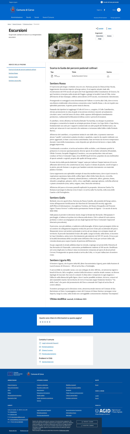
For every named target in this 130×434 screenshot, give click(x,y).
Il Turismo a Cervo (27, 24)
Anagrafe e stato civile (42, 388)
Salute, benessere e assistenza (45, 398)
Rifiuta (88, 422)
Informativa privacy (71, 413)
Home (9, 24)
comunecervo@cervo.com (18, 417)
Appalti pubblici (40, 395)
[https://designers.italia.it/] (108, 411)
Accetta (88, 425)
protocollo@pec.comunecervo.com (19, 420)
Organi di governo (12, 385)
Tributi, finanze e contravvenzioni (74, 393)
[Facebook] (104, 10)
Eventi (97, 398)
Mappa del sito (13, 431)
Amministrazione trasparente (73, 410)
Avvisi (96, 385)
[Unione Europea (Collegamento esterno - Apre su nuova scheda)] (15, 374)
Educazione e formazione (43, 393)
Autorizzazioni (40, 390)
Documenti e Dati (12, 398)
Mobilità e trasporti (71, 385)
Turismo (39, 401)
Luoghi (97, 396)
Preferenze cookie (64, 430)
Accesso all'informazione (100, 18)
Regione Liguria (13, 2)
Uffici (9, 390)
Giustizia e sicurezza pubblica (73, 388)
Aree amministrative (13, 388)
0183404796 (13, 414)
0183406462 (13, 412)
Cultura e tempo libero (71, 395)
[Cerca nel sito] (119, 10)
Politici (9, 393)
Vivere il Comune (17, 24)
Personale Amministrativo (14, 395)
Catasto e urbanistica (42, 385)
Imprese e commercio (71, 398)
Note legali (68, 415)
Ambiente (68, 390)
